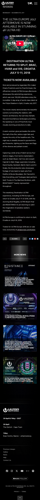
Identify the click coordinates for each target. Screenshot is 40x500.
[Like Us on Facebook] (7, 471)
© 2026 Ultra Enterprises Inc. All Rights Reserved (20, 486)
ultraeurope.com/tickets (26, 230)
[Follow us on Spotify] (33, 471)
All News (14, 238)
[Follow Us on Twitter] (17, 471)
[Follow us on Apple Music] (20, 479)
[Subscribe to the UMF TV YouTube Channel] (22, 471)
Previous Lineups (9, 449)
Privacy (16, 491)
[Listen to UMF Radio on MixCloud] (27, 471)
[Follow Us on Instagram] (12, 471)
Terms (24, 491)
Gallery (5, 452)
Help (4, 457)
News (5, 455)
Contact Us (7, 460)
